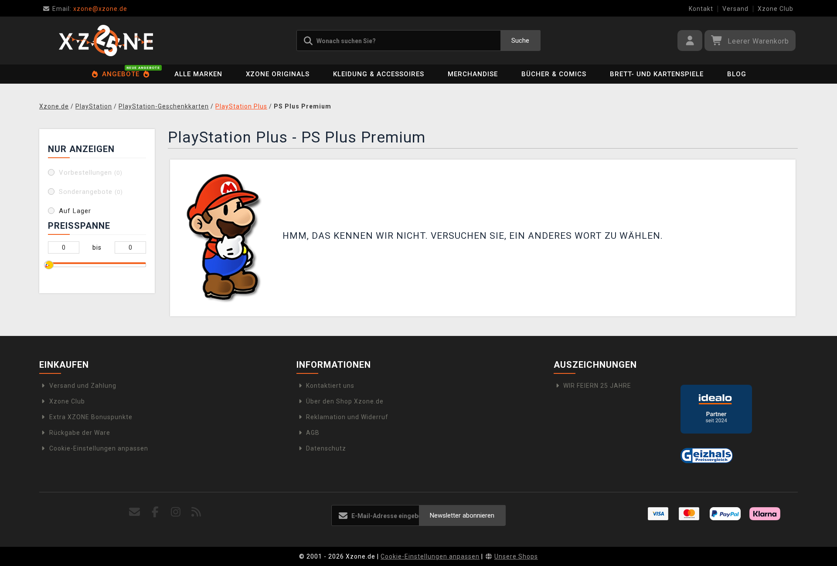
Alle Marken (198, 74)
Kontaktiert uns (330, 385)
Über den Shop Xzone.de (345, 401)
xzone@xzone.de (89, 8)
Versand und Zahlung (82, 385)
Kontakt (701, 8)
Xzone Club (775, 8)
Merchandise (473, 74)
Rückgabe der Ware (79, 432)
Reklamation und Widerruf (347, 416)
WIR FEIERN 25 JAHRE (597, 385)
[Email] (135, 512)
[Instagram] (176, 512)
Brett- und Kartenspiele (657, 74)
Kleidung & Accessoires (378, 74)
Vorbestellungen (90, 172)
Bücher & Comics (553, 74)
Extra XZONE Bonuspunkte (91, 416)
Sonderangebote (91, 192)
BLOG (736, 74)
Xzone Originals (278, 74)
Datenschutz (326, 448)
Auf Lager (75, 211)
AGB (313, 432)
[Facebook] (155, 512)
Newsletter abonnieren (462, 515)
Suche (520, 40)
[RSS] (196, 512)
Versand (735, 8)
